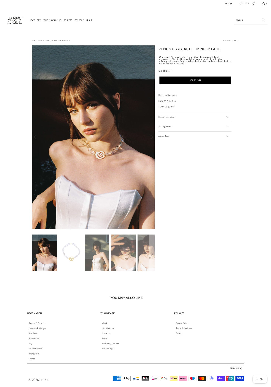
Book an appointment (110, 343)
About (104, 323)
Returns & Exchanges (37, 328)
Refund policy (34, 353)
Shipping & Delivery (36, 323)
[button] (35, 20)
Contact (32, 358)
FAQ (30, 343)
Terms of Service (35, 348)
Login (246, 3)
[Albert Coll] (15, 20)
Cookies (179, 333)
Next (235, 41)
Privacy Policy (181, 323)
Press (104, 338)
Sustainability (108, 328)
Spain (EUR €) (236, 368)
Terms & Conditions (184, 328)
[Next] (152, 137)
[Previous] (35, 137)
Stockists (106, 333)
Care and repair (108, 348)
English (228, 3)
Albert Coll (43, 380)
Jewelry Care (34, 338)
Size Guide (33, 333)
